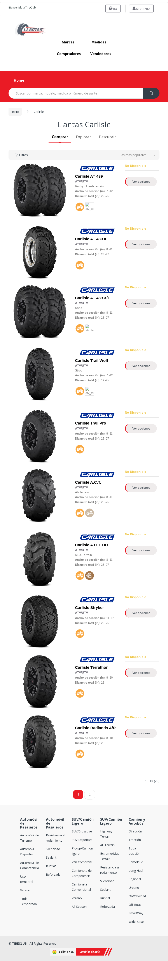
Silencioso (53, 849)
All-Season (79, 906)
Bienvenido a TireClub (22, 7)
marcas (68, 42)
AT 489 (96, 176)
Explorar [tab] (83, 136)
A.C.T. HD (99, 545)
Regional (135, 879)
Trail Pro (98, 423)
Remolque (136, 862)
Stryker (97, 607)
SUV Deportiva (82, 840)
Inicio (15, 112)
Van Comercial (82, 862)
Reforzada (53, 874)
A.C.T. (95, 482)
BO (114, 9)
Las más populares (133, 155)
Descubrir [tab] (107, 136)
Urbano (134, 887)
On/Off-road (137, 896)
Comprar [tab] (60, 136)
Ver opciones (141, 181)
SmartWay (136, 913)
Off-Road (135, 905)
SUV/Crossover (82, 831)
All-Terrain (107, 845)
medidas (98, 42)
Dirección (135, 831)
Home (19, 80)
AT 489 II (98, 239)
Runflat (51, 866)
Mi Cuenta (143, 9)
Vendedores (100, 53)
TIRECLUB (19, 943)
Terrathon (99, 667)
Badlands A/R (103, 728)
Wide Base (136, 922)
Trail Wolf (99, 360)
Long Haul (136, 870)
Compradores (69, 53)
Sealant (51, 857)
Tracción (135, 840)
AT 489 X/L (100, 298)
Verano (25, 890)
